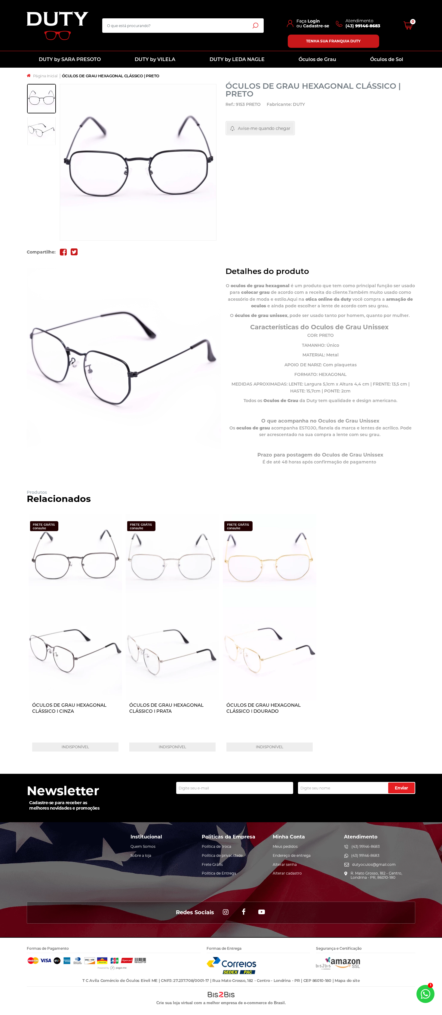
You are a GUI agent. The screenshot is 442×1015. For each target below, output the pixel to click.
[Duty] (57, 25)
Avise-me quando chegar (264, 128)
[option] (41, 99)
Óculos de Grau (317, 59)
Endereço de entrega (292, 855)
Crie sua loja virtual (174, 1003)
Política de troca (216, 846)
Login (314, 21)
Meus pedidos (285, 846)
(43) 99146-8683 (365, 846)
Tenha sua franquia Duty (333, 41)
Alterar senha (285, 864)
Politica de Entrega (219, 873)
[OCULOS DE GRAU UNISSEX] (41, 99)
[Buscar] (255, 25)
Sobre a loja (140, 855)
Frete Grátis (212, 864)
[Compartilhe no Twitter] (74, 252)
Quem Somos (142, 846)
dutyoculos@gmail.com (374, 864)
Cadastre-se (316, 26)
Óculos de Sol (386, 59)
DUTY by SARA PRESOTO (70, 59)
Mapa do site (347, 980)
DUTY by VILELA (155, 59)
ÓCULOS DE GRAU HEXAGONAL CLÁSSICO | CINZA (69, 708)
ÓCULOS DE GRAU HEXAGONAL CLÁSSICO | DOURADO (263, 708)
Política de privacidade (222, 855)
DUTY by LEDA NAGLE (237, 59)
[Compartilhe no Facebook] (63, 252)
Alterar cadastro (287, 873)
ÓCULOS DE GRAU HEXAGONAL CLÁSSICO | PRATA (166, 708)
